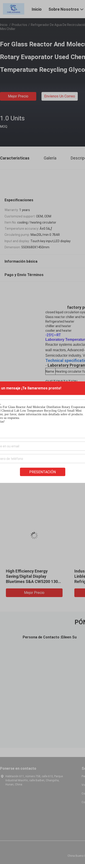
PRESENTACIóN (42, 472)
